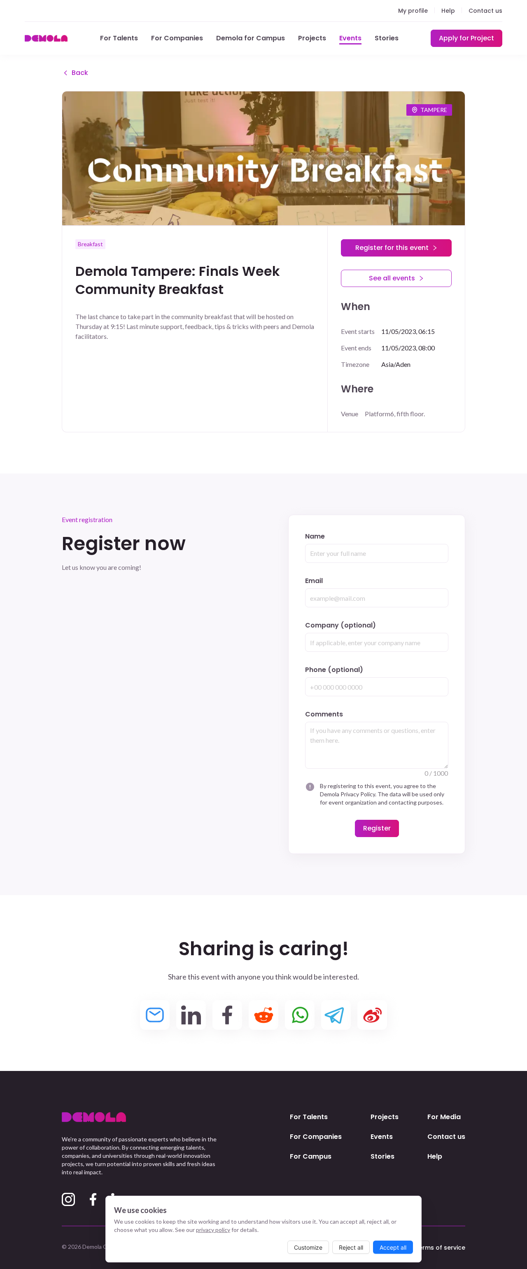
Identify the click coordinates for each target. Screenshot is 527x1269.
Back (80, 72)
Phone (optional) (334, 669)
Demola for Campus (250, 38)
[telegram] (336, 1015)
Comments (324, 714)
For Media (444, 1117)
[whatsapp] (300, 1015)
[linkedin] (191, 1015)
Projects (312, 38)
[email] (155, 1015)
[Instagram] (68, 1199)
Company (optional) (340, 625)
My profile (413, 11)
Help (448, 11)
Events (350, 38)
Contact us (485, 11)
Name (315, 536)
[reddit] (263, 1015)
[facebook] (227, 1015)
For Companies (177, 38)
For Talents (119, 38)
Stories (387, 38)
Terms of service (440, 1247)
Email (314, 581)
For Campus (310, 1156)
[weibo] (372, 1015)
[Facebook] (93, 1199)
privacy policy (213, 1229)
